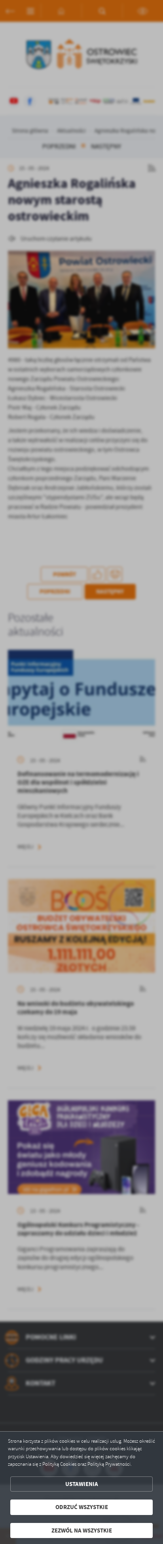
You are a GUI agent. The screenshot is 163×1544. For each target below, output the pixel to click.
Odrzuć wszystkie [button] (81, 1507)
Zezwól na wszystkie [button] (81, 1530)
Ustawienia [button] (81, 1484)
